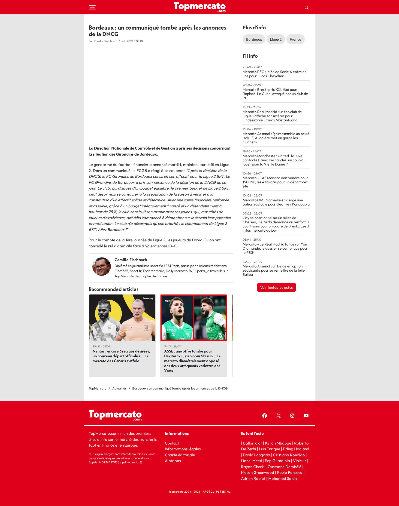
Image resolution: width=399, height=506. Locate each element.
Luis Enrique (269, 449)
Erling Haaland (296, 449)
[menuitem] (306, 7)
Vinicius (299, 460)
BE (223, 492)
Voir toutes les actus (276, 287)
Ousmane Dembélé (284, 466)
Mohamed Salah (282, 478)
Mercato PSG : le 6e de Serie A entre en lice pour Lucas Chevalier (275, 74)
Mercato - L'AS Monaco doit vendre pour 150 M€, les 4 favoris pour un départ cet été (275, 182)
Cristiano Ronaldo (289, 454)
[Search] (306, 7)
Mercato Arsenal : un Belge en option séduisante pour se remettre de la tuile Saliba (274, 270)
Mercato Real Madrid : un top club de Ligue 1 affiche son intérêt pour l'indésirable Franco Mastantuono (272, 116)
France (295, 39)
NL (228, 492)
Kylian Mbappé (278, 443)
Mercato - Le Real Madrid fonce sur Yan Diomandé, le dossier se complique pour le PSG (275, 248)
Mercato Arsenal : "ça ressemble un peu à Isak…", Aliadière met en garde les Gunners (276, 138)
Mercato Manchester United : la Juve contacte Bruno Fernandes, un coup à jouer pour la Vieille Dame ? (273, 160)
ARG (206, 492)
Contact (172, 443)
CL (212, 492)
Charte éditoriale (180, 454)
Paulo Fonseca (289, 472)
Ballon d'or (252, 443)
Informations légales (183, 449)
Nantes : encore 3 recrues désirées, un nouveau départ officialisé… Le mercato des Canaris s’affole (121, 356)
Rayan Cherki (253, 466)
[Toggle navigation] (92, 7)
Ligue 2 (276, 39)
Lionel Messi (251, 460)
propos (174, 460)
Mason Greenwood (258, 472)
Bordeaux (254, 39)
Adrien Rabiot (253, 478)
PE (217, 492)
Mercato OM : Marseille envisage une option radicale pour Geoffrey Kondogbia (276, 202)
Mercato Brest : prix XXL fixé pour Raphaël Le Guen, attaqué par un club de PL (275, 93)
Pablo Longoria (256, 454)
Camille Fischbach (131, 259)
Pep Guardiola (277, 460)
